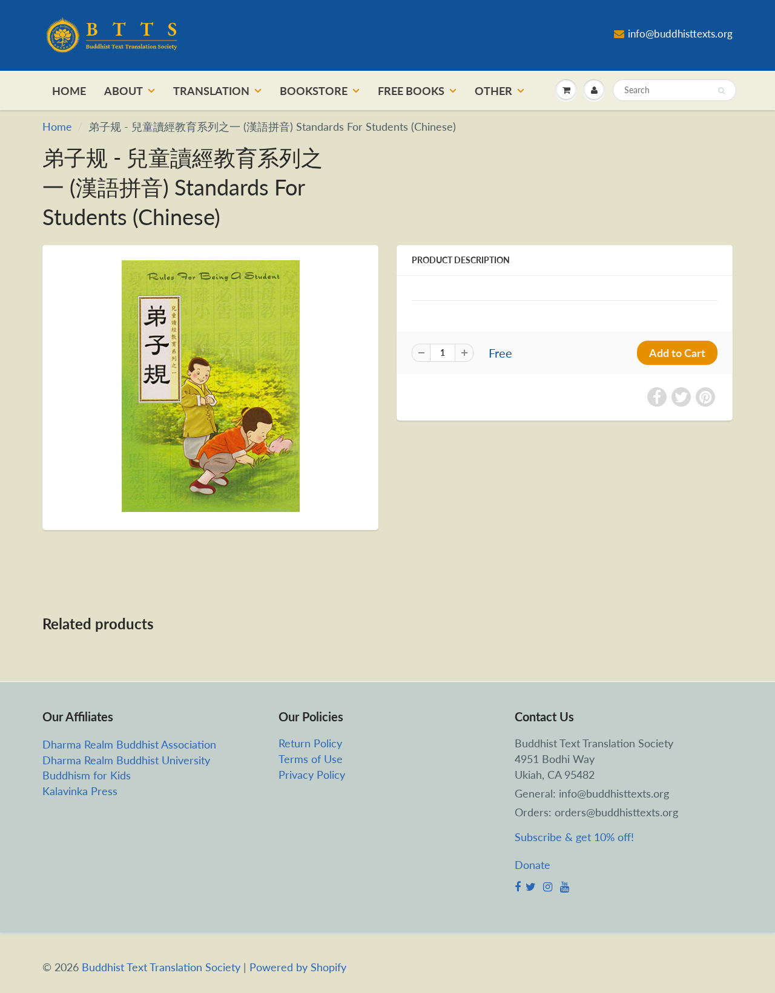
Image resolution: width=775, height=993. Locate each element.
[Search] (721, 90)
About (123, 90)
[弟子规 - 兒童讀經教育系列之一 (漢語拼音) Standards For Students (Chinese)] (210, 386)
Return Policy (310, 743)
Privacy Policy (312, 774)
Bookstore (314, 90)
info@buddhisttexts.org (680, 33)
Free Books (411, 90)
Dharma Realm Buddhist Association (129, 744)
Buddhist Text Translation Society (161, 967)
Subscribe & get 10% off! (574, 837)
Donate (532, 864)
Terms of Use (311, 758)
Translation (211, 90)
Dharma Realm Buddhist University (126, 760)
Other (493, 90)
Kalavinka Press (79, 791)
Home (69, 90)
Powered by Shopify (297, 967)
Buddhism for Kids (86, 775)
